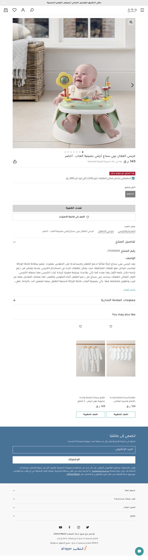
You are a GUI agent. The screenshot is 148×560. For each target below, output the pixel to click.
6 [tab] (68, 152)
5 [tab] (71, 152)
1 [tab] (82, 152)
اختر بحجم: (130, 187)
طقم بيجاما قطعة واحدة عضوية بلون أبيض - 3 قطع (91, 400)
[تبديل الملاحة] (142, 10)
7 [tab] (65, 152)
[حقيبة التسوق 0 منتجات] (6, 10)
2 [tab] (79, 152)
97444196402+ (73, 474)
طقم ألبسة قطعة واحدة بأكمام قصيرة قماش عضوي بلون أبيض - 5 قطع (121, 400)
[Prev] (132, 85)
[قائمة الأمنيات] (111, 327)
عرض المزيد (129, 290)
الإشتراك (74, 459)
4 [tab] (74, 152)
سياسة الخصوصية (100, 471)
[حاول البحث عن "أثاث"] (32, 10)
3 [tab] (77, 152)
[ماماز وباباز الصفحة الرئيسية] (132, 10)
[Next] (15, 85)
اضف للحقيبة (121, 414)
